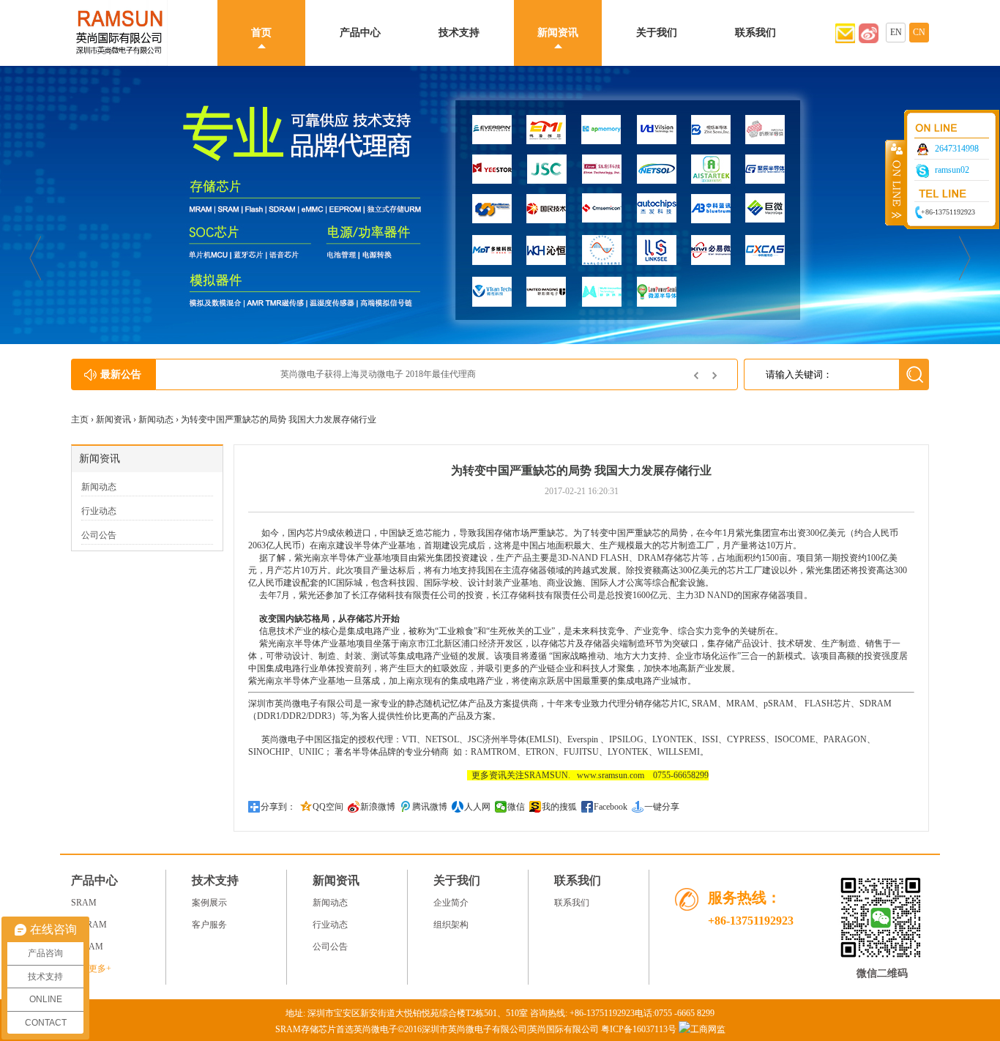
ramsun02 (952, 170)
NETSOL (442, 739)
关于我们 (656, 32)
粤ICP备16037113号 (638, 1029)
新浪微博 (377, 807)
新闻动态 (155, 419)
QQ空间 (328, 807)
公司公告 (98, 535)
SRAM (704, 703)
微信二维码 (882, 973)
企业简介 (451, 903)
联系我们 (755, 32)
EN (896, 32)
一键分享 (661, 807)
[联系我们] (868, 40)
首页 (261, 32)
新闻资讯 (557, 32)
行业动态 (98, 511)
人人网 (477, 807)
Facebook (610, 807)
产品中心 (360, 32)
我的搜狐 (559, 807)
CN (919, 32)
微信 (516, 807)
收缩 (895, 182)
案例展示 (209, 903)
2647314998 (957, 148)
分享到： (278, 807)
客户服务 (209, 924)
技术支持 (459, 32)
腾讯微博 (429, 807)
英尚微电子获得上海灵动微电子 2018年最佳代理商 (268, 374)
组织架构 (451, 924)
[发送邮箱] (845, 40)
